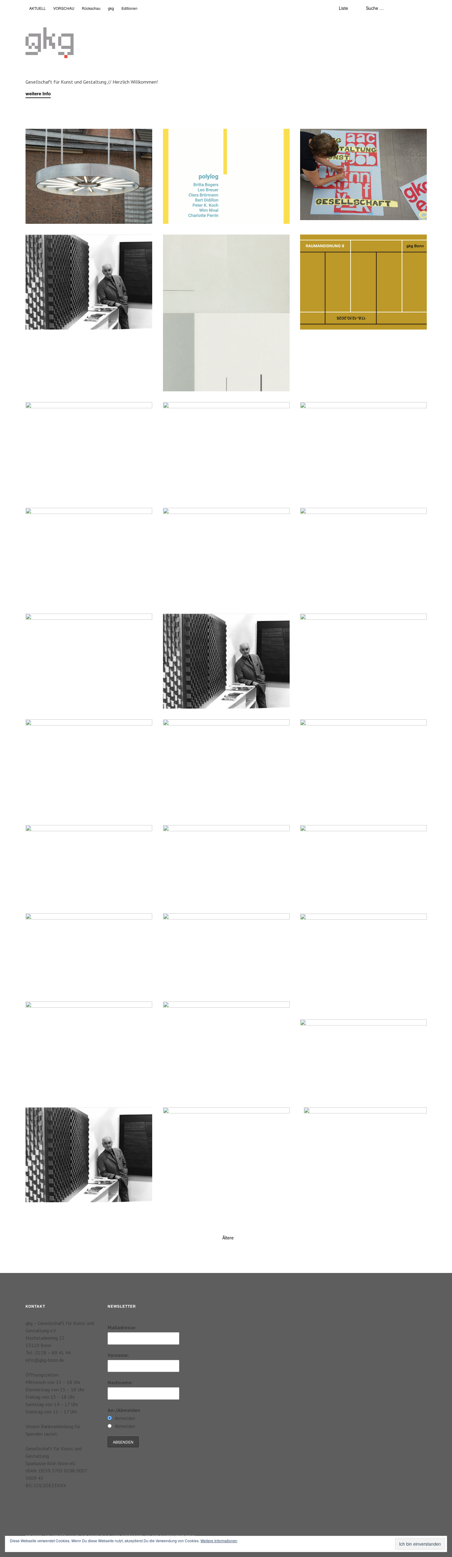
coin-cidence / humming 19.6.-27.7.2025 (75, 412)
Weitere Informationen (218, 1540)
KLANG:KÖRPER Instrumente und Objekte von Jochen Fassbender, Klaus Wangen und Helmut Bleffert (223, 1018)
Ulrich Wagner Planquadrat (62, 1011)
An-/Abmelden (124, 1410)
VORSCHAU (63, 8)
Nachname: (120, 1382)
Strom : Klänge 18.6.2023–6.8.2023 (71, 835)
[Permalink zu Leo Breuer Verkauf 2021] (226, 1151)
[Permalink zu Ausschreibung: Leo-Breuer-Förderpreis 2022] (89, 1154)
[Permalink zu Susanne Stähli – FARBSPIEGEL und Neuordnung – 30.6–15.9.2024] (363, 555)
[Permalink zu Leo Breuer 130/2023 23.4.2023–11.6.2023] (226, 864)
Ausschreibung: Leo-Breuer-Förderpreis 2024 (219, 623)
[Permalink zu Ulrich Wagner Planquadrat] (89, 1049)
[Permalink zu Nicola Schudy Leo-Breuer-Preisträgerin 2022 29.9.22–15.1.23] (363, 961)
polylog (177, 138)
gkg (111, 8)
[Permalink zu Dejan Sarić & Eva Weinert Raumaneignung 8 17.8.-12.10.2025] (363, 282)
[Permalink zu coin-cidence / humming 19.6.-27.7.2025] (89, 449)
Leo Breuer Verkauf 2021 (196, 1117)
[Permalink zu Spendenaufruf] (226, 449)
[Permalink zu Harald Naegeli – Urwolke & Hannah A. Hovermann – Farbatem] (363, 1057)
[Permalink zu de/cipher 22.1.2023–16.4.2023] (89, 945)
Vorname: (118, 1355)
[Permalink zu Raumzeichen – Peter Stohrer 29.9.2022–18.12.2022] (226, 952)
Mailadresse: (122, 1327)
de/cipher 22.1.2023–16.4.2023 (66, 923)
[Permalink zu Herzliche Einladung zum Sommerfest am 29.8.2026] (89, 176)
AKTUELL (37, 8)
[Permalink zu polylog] (226, 176)
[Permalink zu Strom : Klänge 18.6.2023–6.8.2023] (89, 861)
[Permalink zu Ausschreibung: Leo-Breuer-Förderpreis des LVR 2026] (89, 282)
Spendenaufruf (186, 412)
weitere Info (38, 93)
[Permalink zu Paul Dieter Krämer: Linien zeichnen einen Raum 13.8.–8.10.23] (363, 755)
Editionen (129, 8)
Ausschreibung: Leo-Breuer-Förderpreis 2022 (81, 1117)
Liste (343, 8)
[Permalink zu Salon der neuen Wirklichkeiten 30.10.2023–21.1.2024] (226, 766)
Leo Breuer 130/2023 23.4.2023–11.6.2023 (216, 835)
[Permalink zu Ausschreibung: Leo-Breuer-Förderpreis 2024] (226, 661)
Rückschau (91, 8)
